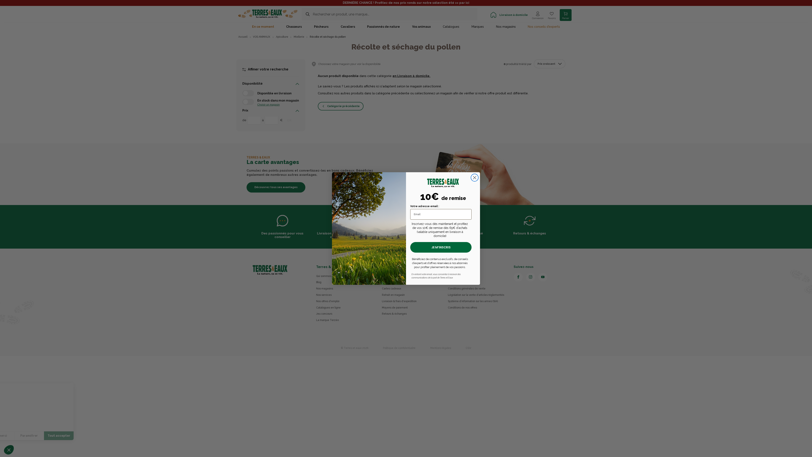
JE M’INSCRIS (441, 247)
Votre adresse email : (424, 206)
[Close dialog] (474, 177)
